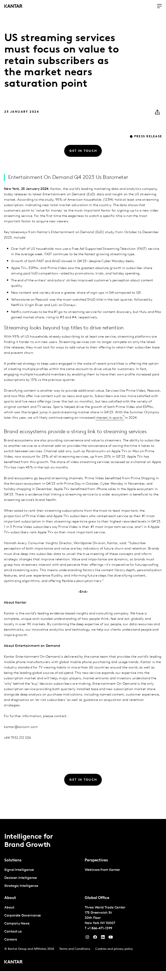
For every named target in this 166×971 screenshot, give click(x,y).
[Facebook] (95, 938)
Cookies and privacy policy (114, 949)
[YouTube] (102, 938)
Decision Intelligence (20, 878)
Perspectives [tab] (96, 860)
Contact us (13, 931)
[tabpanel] (42, 878)
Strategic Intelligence (21, 886)
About (9, 907)
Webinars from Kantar (102, 870)
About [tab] (10, 898)
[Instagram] (87, 938)
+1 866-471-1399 (99, 928)
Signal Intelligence (19, 870)
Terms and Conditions (74, 949)
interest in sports (109, 418)
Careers (10, 939)
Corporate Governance (22, 915)
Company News (16, 923)
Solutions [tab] (12, 860)
